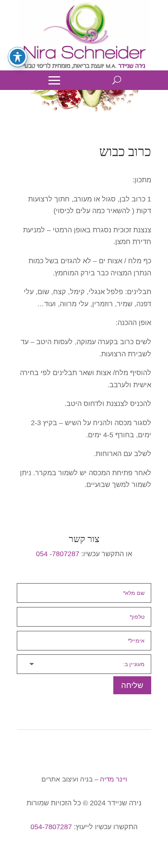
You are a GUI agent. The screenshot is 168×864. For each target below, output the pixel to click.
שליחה (132, 685)
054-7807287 (51, 827)
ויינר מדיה (113, 779)
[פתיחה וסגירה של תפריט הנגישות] (17, 56)
